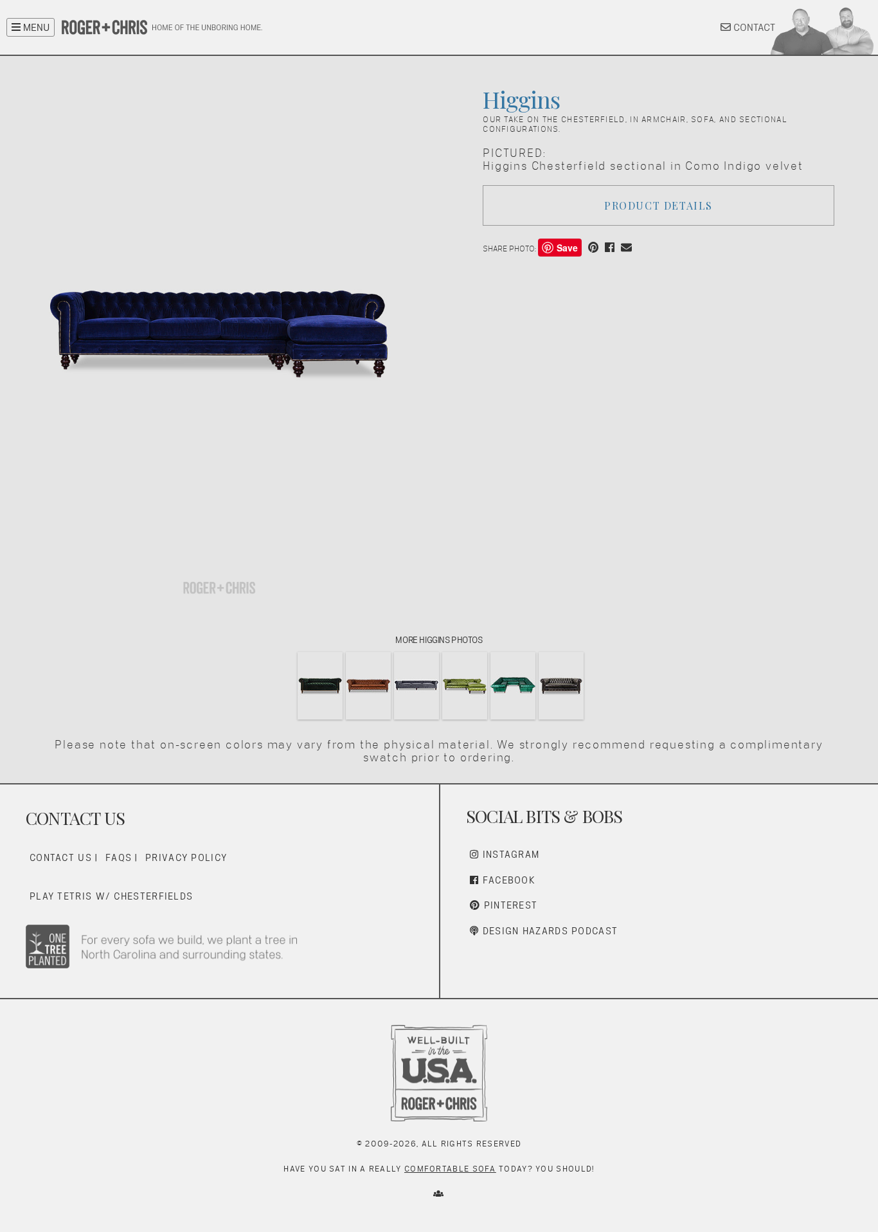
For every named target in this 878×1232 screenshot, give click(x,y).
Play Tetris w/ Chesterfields (111, 896)
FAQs (118, 857)
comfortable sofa (450, 1168)
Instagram (509, 854)
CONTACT (753, 27)
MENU (35, 27)
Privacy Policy (186, 857)
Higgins (521, 99)
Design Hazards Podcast (548, 930)
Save (567, 247)
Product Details (658, 205)
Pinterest (508, 905)
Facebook (507, 879)
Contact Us (61, 857)
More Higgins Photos (438, 640)
